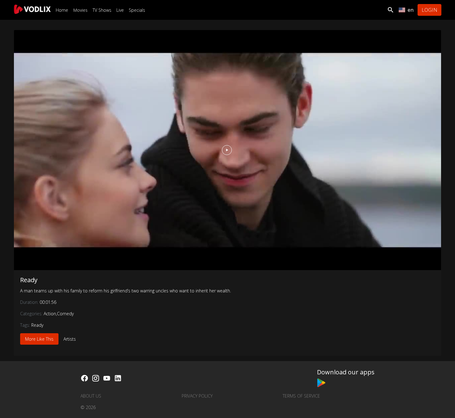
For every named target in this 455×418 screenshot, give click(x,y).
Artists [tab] (69, 339)
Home (62, 10)
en (411, 9)
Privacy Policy (197, 396)
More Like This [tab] (39, 339)
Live (120, 10)
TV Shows (102, 10)
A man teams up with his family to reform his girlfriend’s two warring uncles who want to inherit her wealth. (125, 291)
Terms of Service (301, 396)
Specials (137, 10)
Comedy (65, 314)
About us (90, 396)
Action (50, 314)
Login (429, 9)
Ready (28, 280)
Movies (80, 10)
